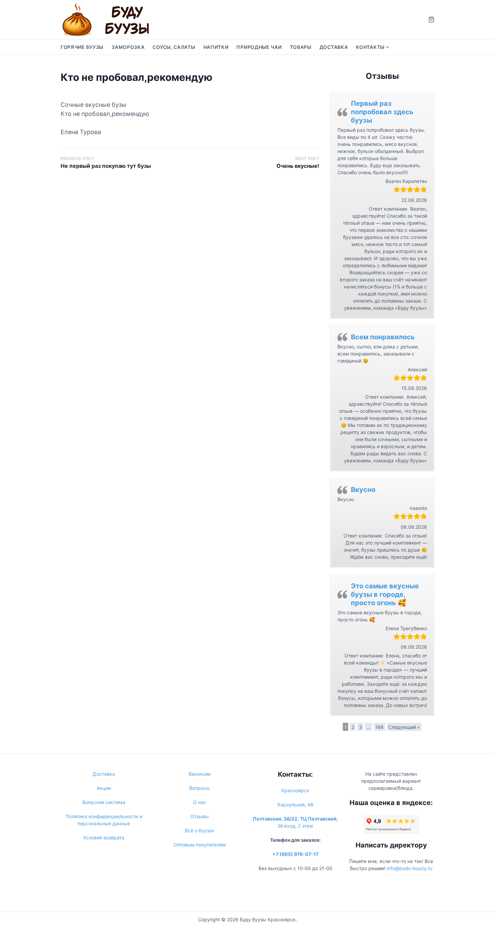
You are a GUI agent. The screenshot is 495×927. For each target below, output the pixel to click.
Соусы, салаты (174, 47)
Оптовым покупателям (199, 844)
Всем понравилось (383, 337)
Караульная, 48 (295, 804)
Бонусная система (103, 802)
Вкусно (363, 490)
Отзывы (199, 816)
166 (379, 727)
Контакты (370, 47)
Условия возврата (103, 837)
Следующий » (404, 727)
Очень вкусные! (297, 165)
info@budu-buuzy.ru (409, 868)
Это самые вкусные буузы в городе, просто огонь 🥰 (385, 594)
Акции (104, 788)
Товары (300, 47)
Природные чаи (259, 47)
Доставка (334, 47)
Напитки (216, 47)
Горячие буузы (82, 47)
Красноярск (295, 790)
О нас (199, 802)
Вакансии (199, 774)
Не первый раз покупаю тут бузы (106, 165)
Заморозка (127, 47)
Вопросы (199, 788)
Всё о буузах (199, 830)
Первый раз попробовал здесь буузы (382, 111)
